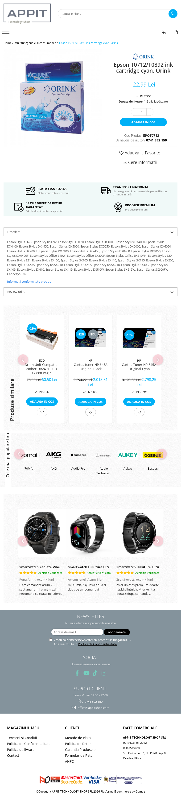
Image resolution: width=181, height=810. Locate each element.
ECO (42, 361)
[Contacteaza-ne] (163, 32)
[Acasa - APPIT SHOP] (27, 14)
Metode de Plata (78, 738)
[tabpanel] (53, 98)
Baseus (128, 468)
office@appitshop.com (93, 708)
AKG (29, 468)
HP (90, 361)
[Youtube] (86, 673)
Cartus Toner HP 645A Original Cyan (139, 367)
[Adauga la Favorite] (42, 412)
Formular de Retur (79, 755)
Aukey (103, 468)
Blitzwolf (153, 468)
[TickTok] (95, 673)
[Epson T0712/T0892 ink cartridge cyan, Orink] (53, 98)
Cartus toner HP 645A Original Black (90, 367)
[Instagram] (104, 673)
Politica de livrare (20, 749)
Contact (13, 755)
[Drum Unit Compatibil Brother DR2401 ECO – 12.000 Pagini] (42, 338)
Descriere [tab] (13, 232)
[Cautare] (173, 13)
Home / (9, 43)
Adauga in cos (143, 122)
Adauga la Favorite (141, 153)
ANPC (69, 761)
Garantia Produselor (81, 749)
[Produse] (6, 33)
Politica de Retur (78, 743)
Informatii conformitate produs (29, 281)
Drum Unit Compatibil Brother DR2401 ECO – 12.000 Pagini (42, 369)
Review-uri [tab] (16, 291)
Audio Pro (54, 468)
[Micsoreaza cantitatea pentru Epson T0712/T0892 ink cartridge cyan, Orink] (134, 112)
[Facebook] (77, 673)
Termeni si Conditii (22, 738)
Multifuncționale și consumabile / (36, 43)
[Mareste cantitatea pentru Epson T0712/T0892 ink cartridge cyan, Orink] (149, 112)
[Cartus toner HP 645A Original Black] (90, 338)
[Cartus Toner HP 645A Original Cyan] (139, 338)
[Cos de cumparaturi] (176, 32)
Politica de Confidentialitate (97, 644)
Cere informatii (142, 162)
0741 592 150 (93, 701)
